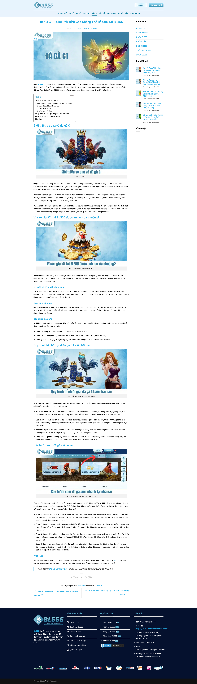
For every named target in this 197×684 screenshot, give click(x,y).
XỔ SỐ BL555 (141, 55)
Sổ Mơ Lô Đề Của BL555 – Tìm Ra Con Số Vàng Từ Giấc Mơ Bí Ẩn (153, 117)
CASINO (86, 13)
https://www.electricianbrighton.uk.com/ (152, 629)
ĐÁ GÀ (94, 13)
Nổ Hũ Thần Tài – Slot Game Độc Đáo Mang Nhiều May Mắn (152, 70)
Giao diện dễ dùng (46, 108)
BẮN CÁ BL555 (142, 28)
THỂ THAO (111, 13)
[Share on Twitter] (77, 577)
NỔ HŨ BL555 (141, 46)
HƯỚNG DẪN (135, 13)
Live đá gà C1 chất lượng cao (49, 106)
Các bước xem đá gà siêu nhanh (48, 116)
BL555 (116, 560)
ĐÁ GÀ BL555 (81, 586)
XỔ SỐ (78, 13)
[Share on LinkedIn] (90, 577)
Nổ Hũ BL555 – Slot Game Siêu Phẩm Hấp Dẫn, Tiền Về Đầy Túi (152, 82)
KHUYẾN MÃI (123, 13)
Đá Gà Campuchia (57, 569)
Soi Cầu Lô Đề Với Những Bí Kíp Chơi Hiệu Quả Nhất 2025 (153, 94)
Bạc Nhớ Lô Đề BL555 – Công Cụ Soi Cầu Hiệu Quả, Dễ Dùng (152, 105)
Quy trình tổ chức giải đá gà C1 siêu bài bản (52, 114)
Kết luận (39, 119)
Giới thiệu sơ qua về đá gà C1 (47, 101)
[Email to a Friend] (81, 577)
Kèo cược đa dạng (46, 111)
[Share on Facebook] (73, 577)
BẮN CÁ (102, 13)
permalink (99, 586)
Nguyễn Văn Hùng (90, 28)
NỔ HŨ (71, 13)
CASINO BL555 (142, 33)
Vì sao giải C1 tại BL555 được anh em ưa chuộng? (54, 103)
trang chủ (62, 13)
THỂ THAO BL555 (143, 50)
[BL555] (45, 5)
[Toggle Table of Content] (70, 97)
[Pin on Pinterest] (85, 577)
